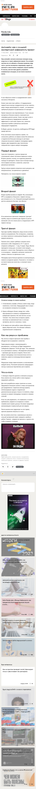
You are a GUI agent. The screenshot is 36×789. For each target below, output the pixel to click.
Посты (3, 41)
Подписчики (10, 41)
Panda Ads (6, 32)
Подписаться (5, 35)
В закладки (20, 467)
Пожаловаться (15, 35)
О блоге (18, 41)
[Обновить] (13, 479)
